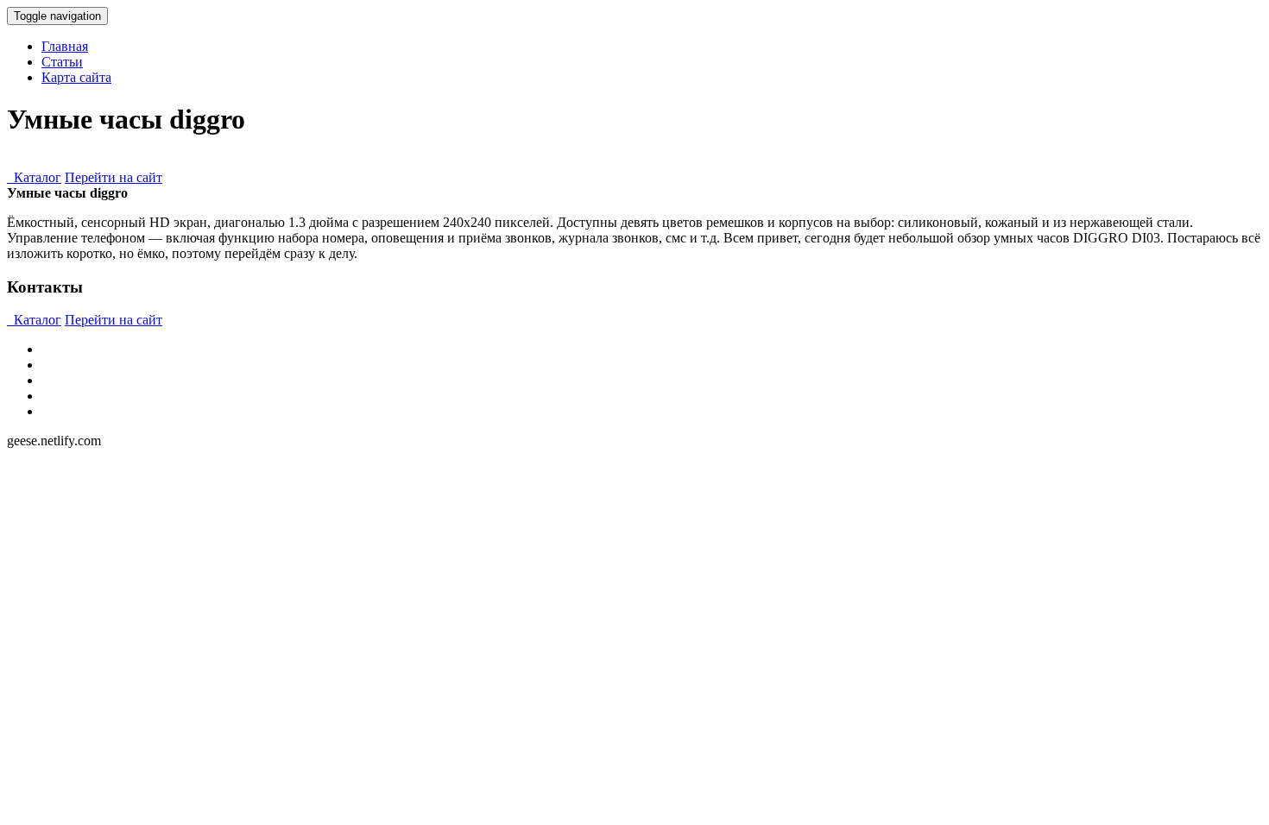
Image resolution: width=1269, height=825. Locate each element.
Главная (64, 46)
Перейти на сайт (113, 177)
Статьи (62, 61)
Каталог (34, 177)
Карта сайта (76, 77)
